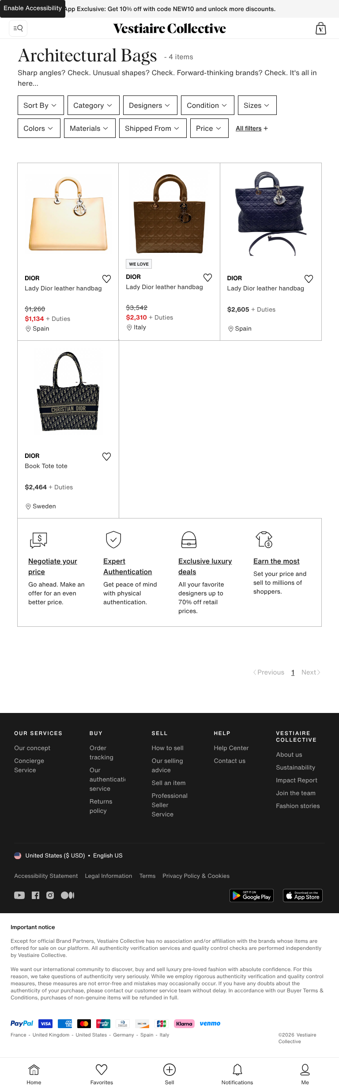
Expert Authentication (127, 566)
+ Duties (58, 318)
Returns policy (101, 806)
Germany (123, 1035)
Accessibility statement (46, 876)
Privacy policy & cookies (196, 876)
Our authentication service (111, 779)
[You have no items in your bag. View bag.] (321, 28)
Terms (147, 876)
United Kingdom (51, 1035)
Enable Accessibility (33, 8)
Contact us (229, 761)
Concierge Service (29, 765)
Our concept (32, 748)
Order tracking (101, 752)
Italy (165, 1035)
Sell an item (169, 783)
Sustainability (295, 767)
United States (91, 1035)
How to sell (168, 748)
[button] (321, 28)
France (18, 1035)
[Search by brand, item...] (18, 28)
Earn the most (276, 561)
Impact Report (296, 780)
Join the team (296, 793)
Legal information (108, 876)
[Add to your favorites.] (106, 279)
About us (289, 754)
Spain (147, 1035)
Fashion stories (298, 806)
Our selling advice (167, 765)
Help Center (231, 748)
